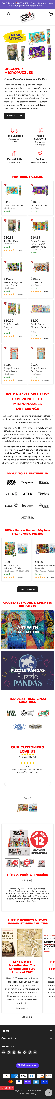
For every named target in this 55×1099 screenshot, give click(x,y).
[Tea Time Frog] (14, 226)
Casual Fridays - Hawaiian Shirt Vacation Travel (38, 244)
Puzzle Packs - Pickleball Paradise (40, 326)
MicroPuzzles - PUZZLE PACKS (40, 331)
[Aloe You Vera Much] (41, 190)
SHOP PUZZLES (14, 115)
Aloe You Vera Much (40, 205)
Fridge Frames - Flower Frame (11, 370)
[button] (5, 784)
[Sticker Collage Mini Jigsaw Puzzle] (14, 267)
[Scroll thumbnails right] (47, 863)
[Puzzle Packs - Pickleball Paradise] (41, 309)
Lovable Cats (37, 282)
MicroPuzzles (9, 208)
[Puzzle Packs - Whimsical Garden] (16, 548)
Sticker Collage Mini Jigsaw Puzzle (13, 284)
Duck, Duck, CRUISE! (14, 205)
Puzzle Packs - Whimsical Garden (13, 567)
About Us (41, 462)
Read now (20, 1008)
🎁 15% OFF (7, 1088)
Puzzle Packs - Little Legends (45, 567)
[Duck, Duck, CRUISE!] (14, 190)
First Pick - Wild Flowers (12, 326)
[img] (27, 754)
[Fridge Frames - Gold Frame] (41, 353)
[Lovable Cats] (41, 267)
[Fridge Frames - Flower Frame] (14, 353)
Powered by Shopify (27, 1093)
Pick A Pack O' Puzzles (27, 875)
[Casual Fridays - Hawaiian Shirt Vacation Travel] (41, 226)
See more (26, 1016)
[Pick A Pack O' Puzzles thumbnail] (12, 863)
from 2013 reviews (27, 756)
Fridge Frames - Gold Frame (38, 370)
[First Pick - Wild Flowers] (14, 309)
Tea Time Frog (11, 241)
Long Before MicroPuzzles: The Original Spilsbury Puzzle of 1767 (22, 967)
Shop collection (27, 589)
